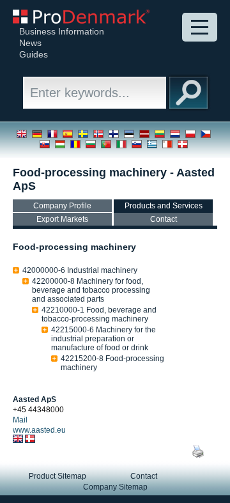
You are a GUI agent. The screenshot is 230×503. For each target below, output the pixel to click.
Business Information (61, 31)
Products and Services (164, 205)
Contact (163, 219)
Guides (33, 54)
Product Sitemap (57, 476)
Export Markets (62, 219)
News (30, 43)
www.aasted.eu (39, 430)
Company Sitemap (115, 487)
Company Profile (62, 205)
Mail (20, 419)
